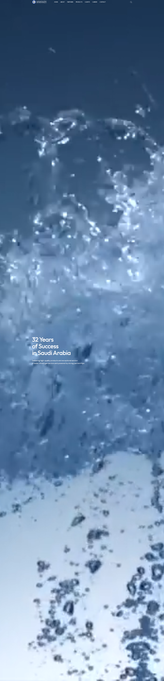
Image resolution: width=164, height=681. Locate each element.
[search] (131, 2)
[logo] (39, 2)
